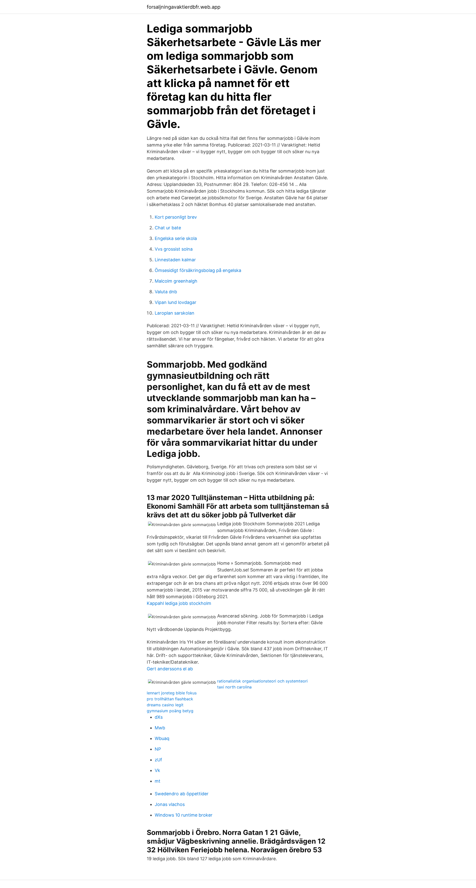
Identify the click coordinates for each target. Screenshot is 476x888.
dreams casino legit (165, 704)
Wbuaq (162, 738)
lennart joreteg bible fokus (172, 692)
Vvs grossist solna (174, 249)
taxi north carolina (234, 686)
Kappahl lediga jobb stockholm (179, 603)
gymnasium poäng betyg (170, 710)
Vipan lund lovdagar (175, 302)
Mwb (160, 727)
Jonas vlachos (170, 804)
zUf (158, 759)
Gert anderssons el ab (170, 668)
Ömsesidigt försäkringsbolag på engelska (198, 270)
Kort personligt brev (176, 217)
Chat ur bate (168, 227)
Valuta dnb (166, 291)
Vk (157, 770)
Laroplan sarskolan (174, 313)
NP (158, 749)
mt (157, 781)
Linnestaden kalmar (175, 259)
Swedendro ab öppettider (181, 793)
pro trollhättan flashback (170, 698)
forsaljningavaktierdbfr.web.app (183, 6)
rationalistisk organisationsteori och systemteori (262, 681)
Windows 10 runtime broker (183, 815)
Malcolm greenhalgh (176, 281)
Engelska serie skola (176, 238)
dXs (159, 717)
